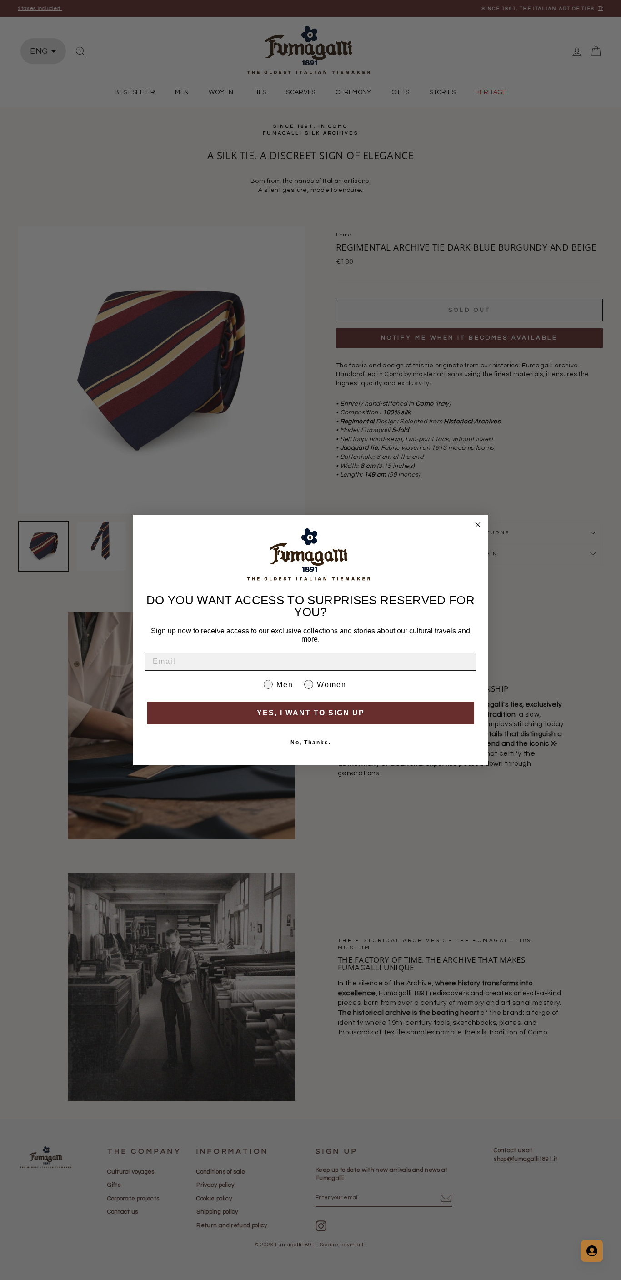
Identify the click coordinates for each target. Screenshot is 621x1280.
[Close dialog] (477, 524)
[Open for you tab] (592, 1251)
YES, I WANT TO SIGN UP (311, 713)
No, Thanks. (310, 742)
